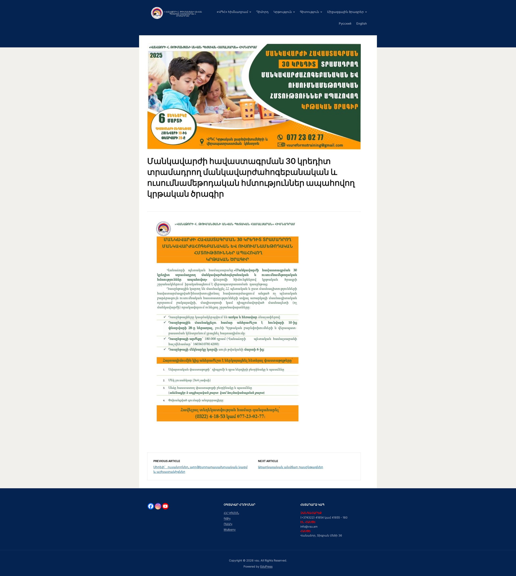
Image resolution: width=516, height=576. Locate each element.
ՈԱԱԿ (228, 524)
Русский (345, 23)
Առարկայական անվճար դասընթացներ (290, 467)
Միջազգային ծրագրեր (345, 12)
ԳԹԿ (227, 518)
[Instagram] (158, 506)
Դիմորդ (262, 12)
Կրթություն (283, 12)
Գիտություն (309, 12)
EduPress (266, 566)
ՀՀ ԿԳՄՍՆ (231, 512)
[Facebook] (151, 506)
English (361, 23)
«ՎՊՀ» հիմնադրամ (232, 12)
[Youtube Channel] (165, 506)
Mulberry (230, 529)
